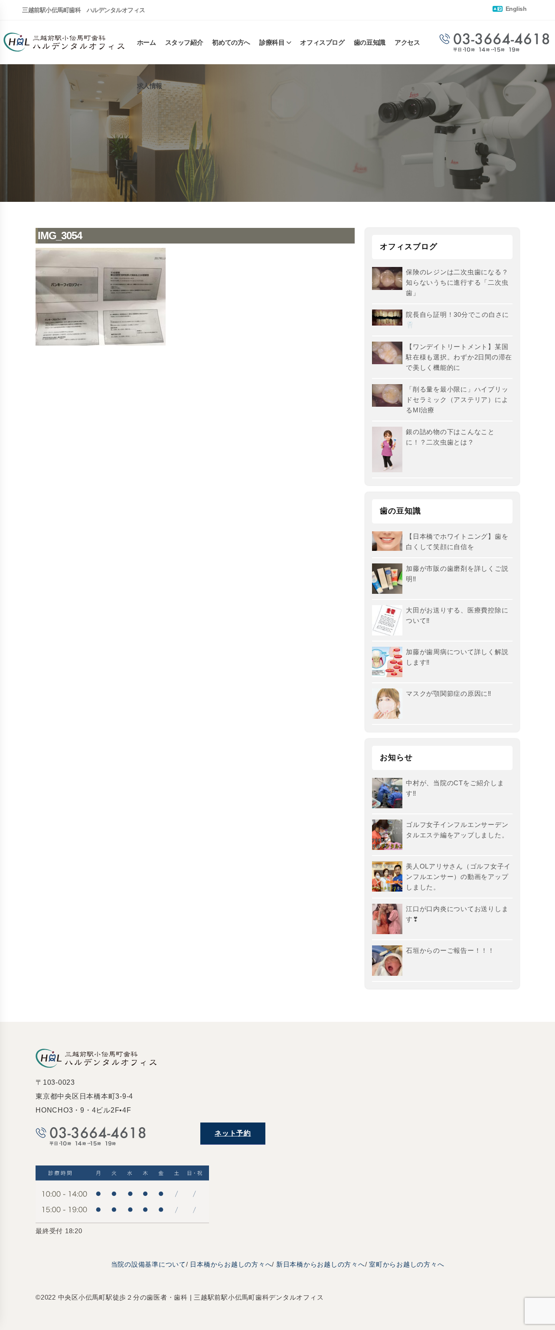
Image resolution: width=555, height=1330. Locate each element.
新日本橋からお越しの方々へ (320, 1264)
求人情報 (149, 85)
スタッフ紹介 (184, 42)
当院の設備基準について (148, 1264)
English (515, 9)
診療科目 (271, 42)
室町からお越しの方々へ (406, 1264)
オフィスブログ (322, 42)
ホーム (146, 42)
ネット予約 (233, 1133)
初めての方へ (231, 42)
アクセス (407, 42)
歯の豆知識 (369, 42)
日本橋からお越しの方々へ (231, 1264)
